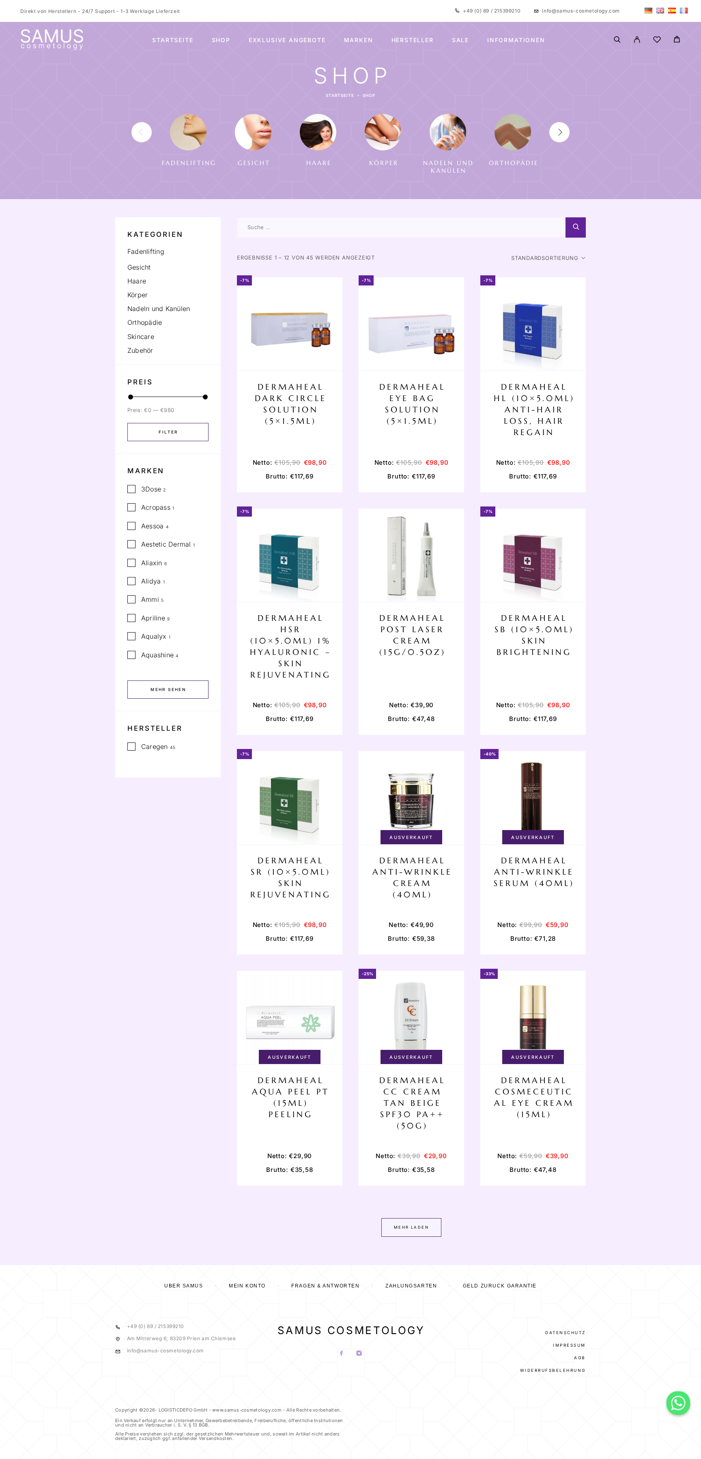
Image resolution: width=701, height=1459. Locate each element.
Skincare (140, 337)
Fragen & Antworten (325, 1286)
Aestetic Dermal (166, 544)
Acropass (155, 507)
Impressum (569, 1345)
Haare (136, 281)
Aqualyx (154, 636)
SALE (460, 40)
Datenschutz (565, 1332)
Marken (358, 40)
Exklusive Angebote (287, 40)
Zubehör (140, 350)
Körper (137, 295)
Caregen (154, 746)
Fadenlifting (145, 251)
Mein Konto (247, 1286)
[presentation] (141, 132)
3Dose (151, 489)
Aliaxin (151, 563)
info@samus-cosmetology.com (581, 11)
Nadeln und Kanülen (158, 309)
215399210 (506, 11)
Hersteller (412, 40)
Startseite (172, 40)
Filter (168, 431)
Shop (221, 40)
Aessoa (152, 526)
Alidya (151, 581)
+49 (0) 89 (477, 11)
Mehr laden (411, 1227)
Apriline (153, 618)
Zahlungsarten (411, 1286)
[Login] (637, 40)
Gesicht (139, 267)
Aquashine (157, 655)
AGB (580, 1357)
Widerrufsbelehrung (553, 1370)
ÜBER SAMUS (183, 1286)
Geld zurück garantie (500, 1286)
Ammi (150, 599)
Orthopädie (144, 322)
